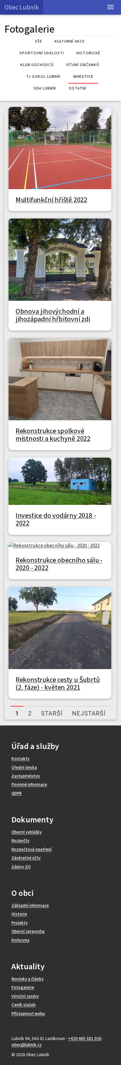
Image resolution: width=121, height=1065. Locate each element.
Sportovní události (41, 53)
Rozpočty (20, 841)
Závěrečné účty (26, 858)
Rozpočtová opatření (31, 849)
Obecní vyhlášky (26, 832)
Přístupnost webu (28, 1014)
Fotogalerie (22, 988)
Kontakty (20, 759)
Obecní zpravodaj (28, 931)
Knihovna (20, 940)
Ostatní (77, 88)
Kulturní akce (70, 41)
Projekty (19, 923)
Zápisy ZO (21, 867)
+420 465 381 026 (84, 1039)
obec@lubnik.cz (26, 1045)
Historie (19, 914)
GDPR (16, 793)
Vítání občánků (82, 65)
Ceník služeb (23, 1005)
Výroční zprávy (25, 996)
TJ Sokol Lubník (43, 77)
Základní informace (30, 906)
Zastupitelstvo (25, 776)
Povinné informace (29, 785)
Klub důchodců (37, 65)
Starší (52, 713)
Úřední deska (24, 768)
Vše (38, 41)
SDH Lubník (44, 88)
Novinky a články (27, 979)
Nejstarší (89, 713)
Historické (88, 53)
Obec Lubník (21, 7)
